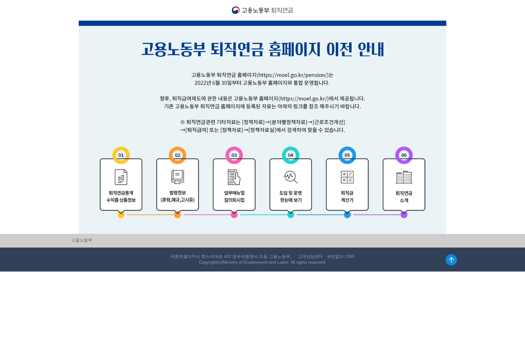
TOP (451, 259)
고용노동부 (81, 240)
